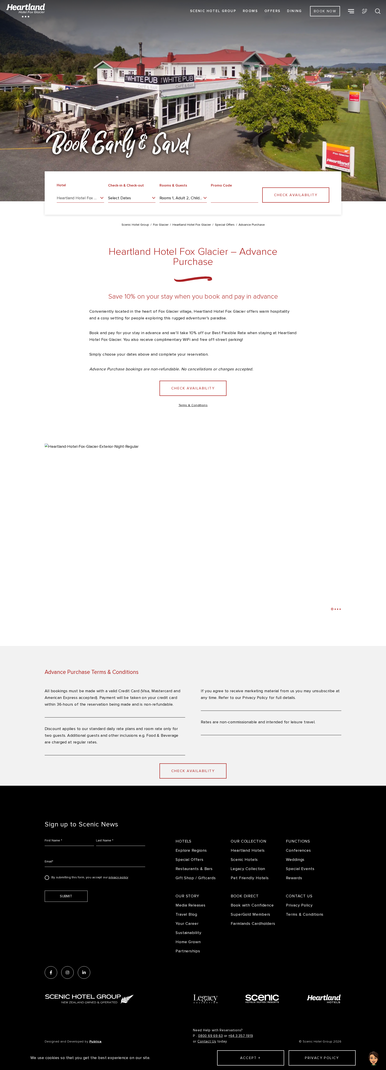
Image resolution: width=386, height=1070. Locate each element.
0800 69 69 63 (210, 1036)
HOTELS (183, 841)
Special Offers (225, 225)
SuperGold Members (250, 914)
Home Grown (188, 942)
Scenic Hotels (244, 859)
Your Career (187, 923)
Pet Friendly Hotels (250, 878)
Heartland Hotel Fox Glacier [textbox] (80, 198)
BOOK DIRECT (245, 896)
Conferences (298, 850)
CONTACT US (299, 896)
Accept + (250, 1058)
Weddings (295, 859)
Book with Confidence (252, 905)
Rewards (294, 878)
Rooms (250, 11)
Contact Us (206, 1041)
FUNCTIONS (298, 841)
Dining (294, 11)
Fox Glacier (160, 225)
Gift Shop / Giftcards (196, 878)
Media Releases (191, 905)
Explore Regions (191, 850)
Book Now (325, 11)
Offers (272, 11)
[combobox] (80, 199)
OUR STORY (187, 896)
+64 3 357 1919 (241, 1036)
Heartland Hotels (247, 850)
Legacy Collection (248, 868)
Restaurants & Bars (194, 868)
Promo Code (221, 185)
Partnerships (188, 951)
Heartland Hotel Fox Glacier (191, 225)
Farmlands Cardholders (253, 923)
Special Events (300, 868)
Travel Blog (186, 914)
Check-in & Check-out (126, 185)
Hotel (61, 185)
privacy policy (118, 877)
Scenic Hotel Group (213, 11)
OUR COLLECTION (248, 841)
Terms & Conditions (193, 405)
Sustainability (188, 932)
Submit (66, 896)
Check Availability (193, 388)
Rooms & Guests (173, 185)
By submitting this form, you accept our (89, 877)
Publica (95, 1041)
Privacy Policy (299, 905)
